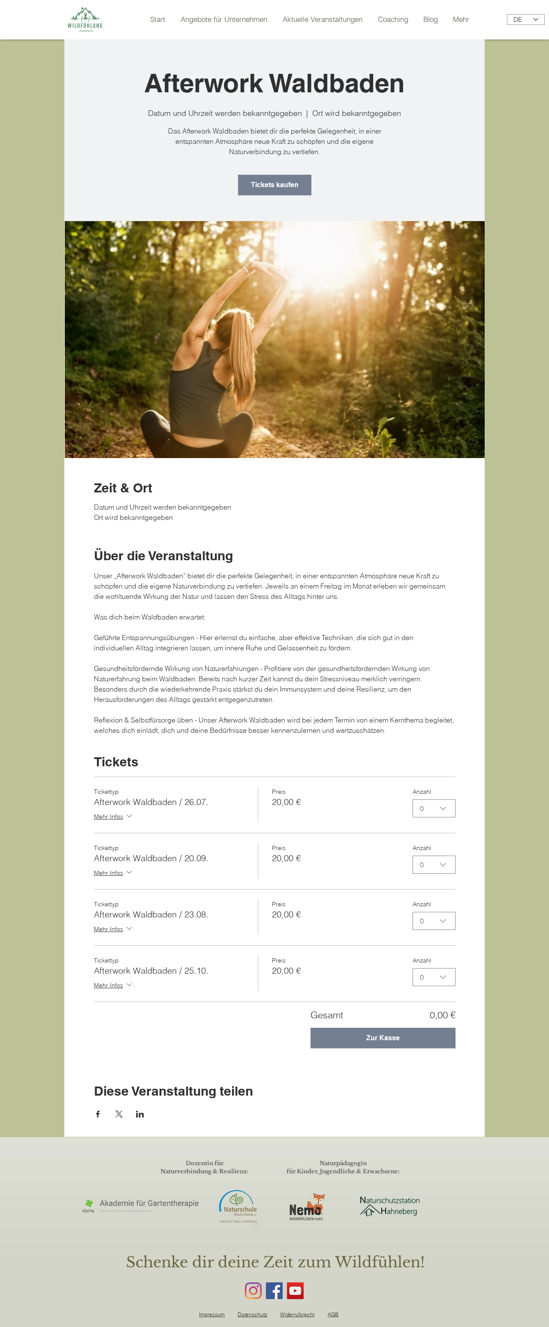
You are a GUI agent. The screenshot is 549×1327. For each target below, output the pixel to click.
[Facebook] (274, 1290)
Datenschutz (252, 1314)
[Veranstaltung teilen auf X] (119, 1114)
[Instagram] (253, 1290)
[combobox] (434, 808)
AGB (333, 1314)
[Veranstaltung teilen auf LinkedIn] (140, 1114)
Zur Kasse (383, 1038)
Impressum (212, 1314)
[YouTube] (295, 1290)
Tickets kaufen (275, 185)
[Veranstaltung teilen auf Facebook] (98, 1114)
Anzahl (422, 792)
